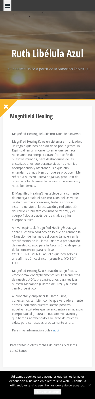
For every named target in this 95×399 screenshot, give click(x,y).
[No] (89, 385)
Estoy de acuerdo (47, 391)
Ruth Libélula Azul (47, 53)
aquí (56, 330)
